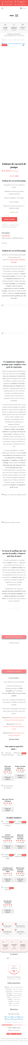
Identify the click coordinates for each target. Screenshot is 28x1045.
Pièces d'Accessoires (14, 989)
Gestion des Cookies (23, 1040)
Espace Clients (14, 999)
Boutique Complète (14, 991)
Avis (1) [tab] (4, 243)
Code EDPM (14, 1003)
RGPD (25, 1038)
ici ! (23, 206)
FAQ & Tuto (14, 1005)
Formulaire (14, 1001)
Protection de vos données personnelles (9, 1040)
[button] (23, 45)
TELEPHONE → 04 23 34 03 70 (14, 995)
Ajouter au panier (9, 219)
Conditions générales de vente (7, 1038)
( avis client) (15, 171)
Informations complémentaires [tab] (12, 238)
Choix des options (8, 778)
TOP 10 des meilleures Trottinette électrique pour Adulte (14, 726)
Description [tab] (6, 233)
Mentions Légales (19, 1038)
